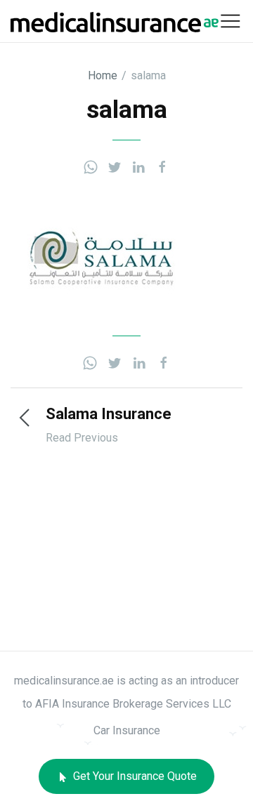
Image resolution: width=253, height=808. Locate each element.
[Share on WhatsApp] (91, 166)
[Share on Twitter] (115, 166)
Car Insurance (126, 730)
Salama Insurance (108, 414)
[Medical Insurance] (115, 21)
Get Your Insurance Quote (133, 776)
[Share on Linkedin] (138, 166)
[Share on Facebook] (162, 166)
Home (102, 75)
